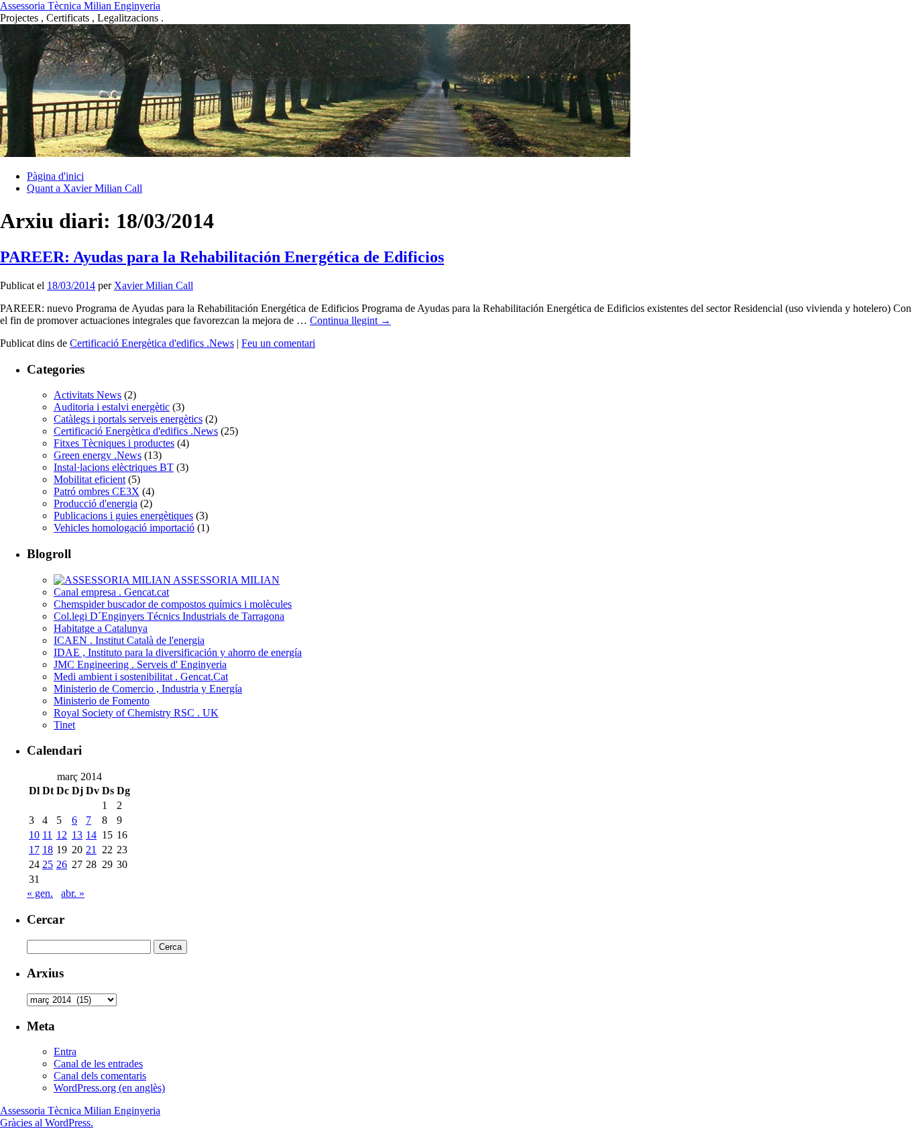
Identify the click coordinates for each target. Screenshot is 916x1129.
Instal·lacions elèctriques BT (114, 467)
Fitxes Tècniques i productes (114, 443)
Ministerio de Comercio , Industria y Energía (148, 688)
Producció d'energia (95, 503)
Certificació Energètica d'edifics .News (152, 343)
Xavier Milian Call (153, 285)
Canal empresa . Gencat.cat (111, 592)
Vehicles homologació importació (124, 527)
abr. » (72, 893)
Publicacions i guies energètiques (123, 515)
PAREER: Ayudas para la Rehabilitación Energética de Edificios (222, 257)
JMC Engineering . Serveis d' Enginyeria (140, 664)
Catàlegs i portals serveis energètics (128, 419)
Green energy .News (97, 455)
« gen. (40, 893)
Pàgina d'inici (55, 176)
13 (77, 835)
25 (47, 864)
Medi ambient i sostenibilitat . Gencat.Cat (141, 676)
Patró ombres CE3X (96, 491)
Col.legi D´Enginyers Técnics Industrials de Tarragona (169, 616)
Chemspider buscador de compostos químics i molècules (173, 604)
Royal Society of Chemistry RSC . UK (136, 712)
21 (91, 849)
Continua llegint (350, 320)
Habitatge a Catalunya (101, 628)
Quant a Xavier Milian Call (84, 188)
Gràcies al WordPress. (46, 1122)
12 (61, 835)
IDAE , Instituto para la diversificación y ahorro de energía (178, 652)
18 (47, 849)
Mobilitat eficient (89, 479)
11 (47, 835)
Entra (65, 1051)
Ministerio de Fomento (102, 700)
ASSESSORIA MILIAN (225, 580)
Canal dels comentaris (100, 1075)
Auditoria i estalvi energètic (112, 407)
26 (61, 864)
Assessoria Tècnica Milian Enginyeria (80, 5)
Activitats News (87, 394)
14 (91, 835)
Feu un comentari (278, 343)
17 (34, 849)
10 (34, 835)
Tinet (64, 725)
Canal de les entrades (98, 1063)
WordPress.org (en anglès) (109, 1087)
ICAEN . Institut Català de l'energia (129, 640)
